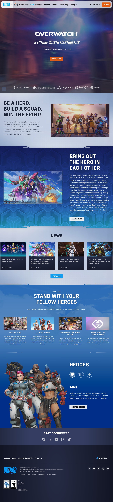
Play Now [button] (56, 59)
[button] (106, 4)
